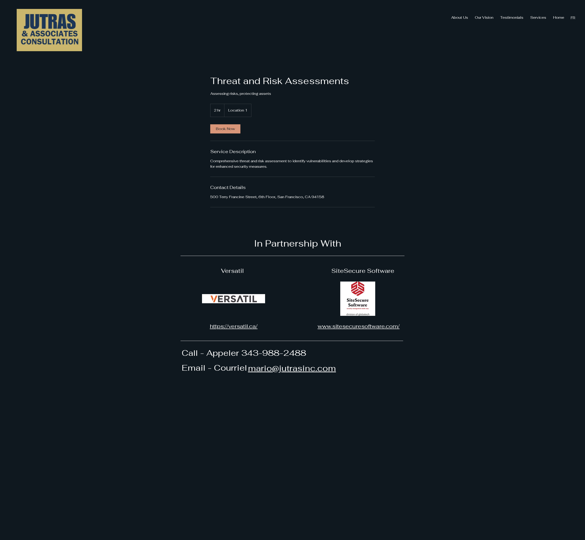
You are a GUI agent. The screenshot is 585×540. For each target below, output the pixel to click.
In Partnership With (297, 243)
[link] (225, 128)
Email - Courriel (214, 367)
